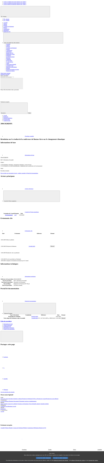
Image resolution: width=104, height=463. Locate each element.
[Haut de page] (12, 336)
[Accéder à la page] (39, 244)
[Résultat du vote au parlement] (39, 257)
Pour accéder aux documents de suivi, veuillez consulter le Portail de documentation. (19, 173)
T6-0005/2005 (32, 246)
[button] (22, 422)
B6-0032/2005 (34, 316)
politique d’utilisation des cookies (78, 460)
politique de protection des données (61, 460)
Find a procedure (4, 75)
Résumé (52, 246)
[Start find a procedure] (12, 83)
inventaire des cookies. (93, 460)
